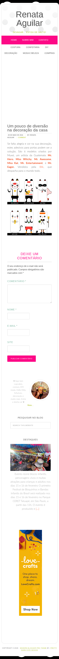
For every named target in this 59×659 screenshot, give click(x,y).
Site (10, 342)
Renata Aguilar (29, 19)
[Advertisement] (29, 89)
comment (22, 137)
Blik (42, 167)
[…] (37, 509)
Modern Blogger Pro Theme (33, 648)
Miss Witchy (24, 159)
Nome (11, 309)
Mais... (30, 405)
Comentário (16, 281)
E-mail (12, 326)
